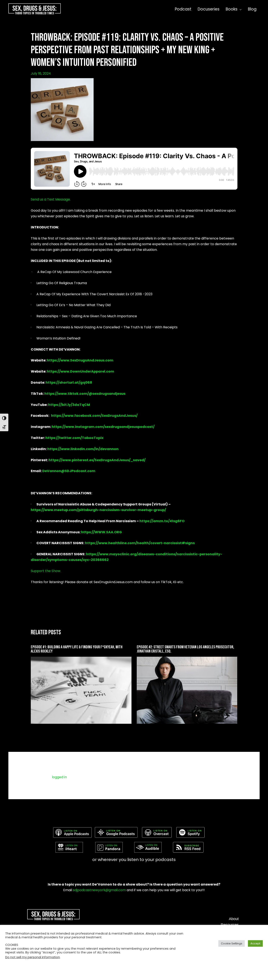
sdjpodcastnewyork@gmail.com (99, 890)
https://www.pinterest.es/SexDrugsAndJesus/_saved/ (97, 460)
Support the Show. (46, 570)
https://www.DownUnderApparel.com (80, 371)
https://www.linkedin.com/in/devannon (83, 449)
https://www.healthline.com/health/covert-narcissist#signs (140, 543)
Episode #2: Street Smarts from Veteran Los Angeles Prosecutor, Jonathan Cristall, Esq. (185, 649)
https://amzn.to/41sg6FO (161, 521)
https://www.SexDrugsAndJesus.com (80, 360)
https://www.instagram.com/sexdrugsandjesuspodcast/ (103, 426)
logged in (59, 777)
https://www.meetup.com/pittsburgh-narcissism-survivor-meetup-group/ (98, 510)
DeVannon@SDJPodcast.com (68, 471)
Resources (230, 925)
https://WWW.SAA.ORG (101, 532)
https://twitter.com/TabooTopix (74, 437)
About (234, 919)
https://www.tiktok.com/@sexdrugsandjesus (84, 393)
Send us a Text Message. (51, 199)
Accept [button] (255, 943)
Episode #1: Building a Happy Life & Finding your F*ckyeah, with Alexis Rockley (76, 649)
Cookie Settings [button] (231, 943)
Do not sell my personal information (32, 957)
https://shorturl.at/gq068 (69, 382)
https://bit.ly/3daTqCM (69, 404)
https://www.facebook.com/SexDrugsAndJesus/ (94, 415)
